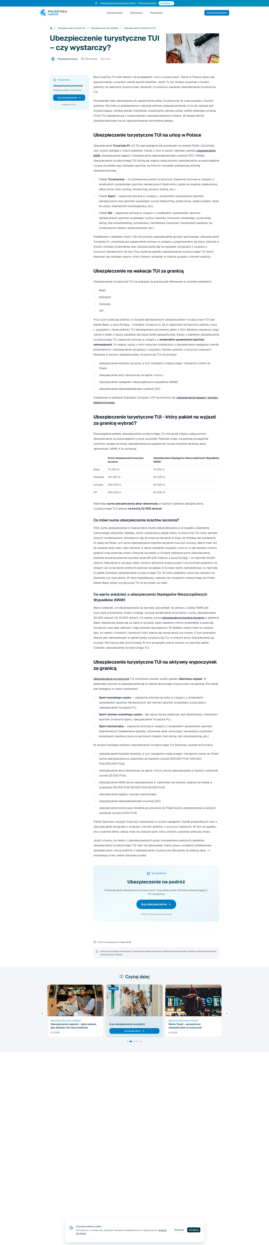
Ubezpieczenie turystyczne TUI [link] (140, 28)
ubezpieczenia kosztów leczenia (183, 617)
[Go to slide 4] (136, 1041)
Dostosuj (179, 1229)
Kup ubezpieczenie (217, 12)
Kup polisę (165, 3)
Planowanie (156, 12)
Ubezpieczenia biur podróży (105, 28)
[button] (69, 97)
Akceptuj (193, 1229)
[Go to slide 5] (138, 1041)
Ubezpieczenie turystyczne (111, 679)
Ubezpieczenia (114, 12)
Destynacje (136, 12)
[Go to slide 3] (133, 1041)
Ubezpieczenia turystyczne (71, 28)
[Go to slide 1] (127, 1041)
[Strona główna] (51, 28)
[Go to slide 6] (141, 1041)
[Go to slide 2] (131, 1041)
